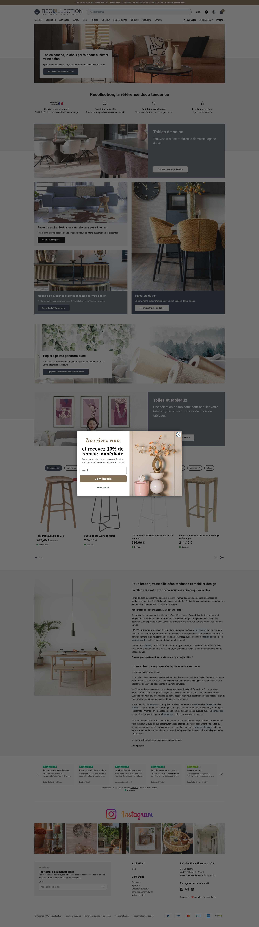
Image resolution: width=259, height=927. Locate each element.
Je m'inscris (103, 479)
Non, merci (103, 487)
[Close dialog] (178, 434)
